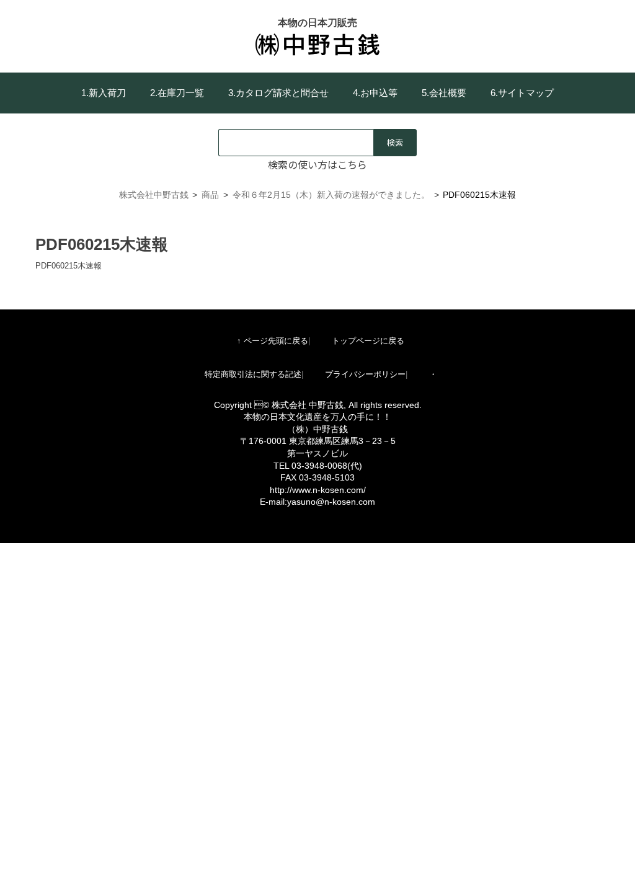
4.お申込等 (375, 92)
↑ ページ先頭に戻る (272, 340)
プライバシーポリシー (365, 374)
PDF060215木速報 (68, 265)
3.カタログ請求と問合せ (278, 92)
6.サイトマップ (522, 92)
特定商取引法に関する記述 (253, 374)
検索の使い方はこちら (317, 164)
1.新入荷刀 (103, 92)
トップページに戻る (368, 340)
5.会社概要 (444, 92)
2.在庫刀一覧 (177, 92)
